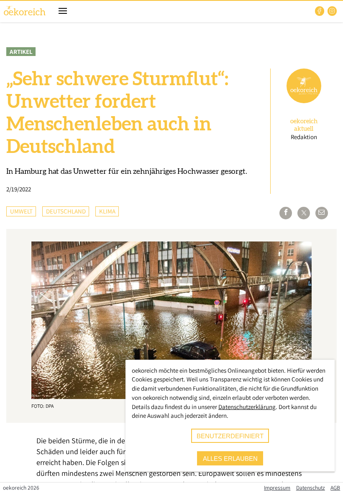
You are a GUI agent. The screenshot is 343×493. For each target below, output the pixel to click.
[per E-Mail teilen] (321, 213)
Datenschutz (310, 487)
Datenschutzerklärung (247, 407)
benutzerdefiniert (230, 436)
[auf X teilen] (303, 213)
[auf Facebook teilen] (285, 213)
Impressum (277, 487)
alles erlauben (230, 458)
